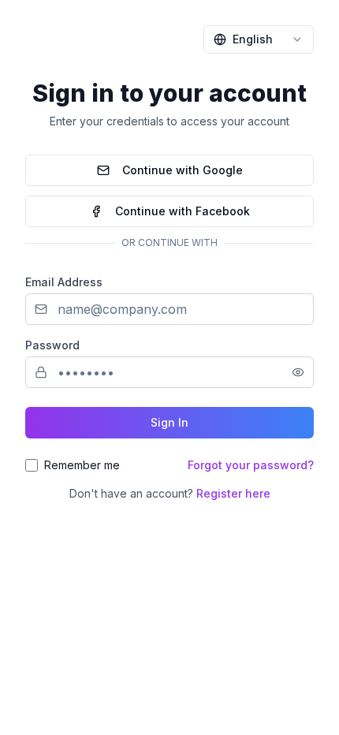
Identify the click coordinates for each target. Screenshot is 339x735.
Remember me (82, 465)
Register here (233, 493)
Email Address (63, 282)
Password (52, 345)
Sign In (169, 422)
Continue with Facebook (182, 211)
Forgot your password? (251, 465)
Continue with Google (182, 170)
